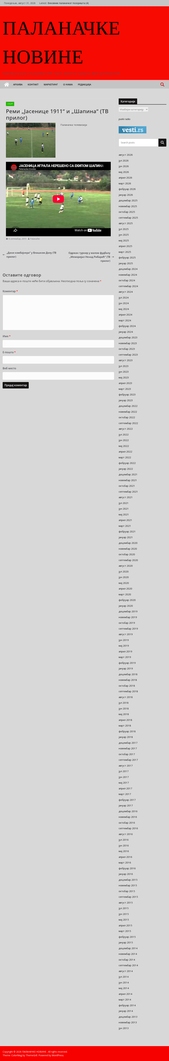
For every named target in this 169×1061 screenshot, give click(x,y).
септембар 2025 (128, 217)
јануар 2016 (126, 874)
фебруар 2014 (127, 1005)
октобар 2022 (127, 417)
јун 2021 (124, 508)
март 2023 (125, 388)
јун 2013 (124, 1028)
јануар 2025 (126, 263)
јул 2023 (124, 366)
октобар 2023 (127, 348)
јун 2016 (124, 845)
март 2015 (125, 931)
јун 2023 (124, 371)
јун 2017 (124, 777)
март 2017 (125, 794)
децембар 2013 (128, 1016)
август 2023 (126, 360)
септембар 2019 (128, 628)
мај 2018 (124, 714)
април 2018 (125, 720)
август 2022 (126, 428)
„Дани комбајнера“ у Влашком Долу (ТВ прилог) (31, 254)
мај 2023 (124, 377)
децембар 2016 (128, 811)
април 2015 (125, 925)
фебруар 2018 (127, 731)
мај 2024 (124, 309)
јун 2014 (124, 982)
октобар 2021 (127, 485)
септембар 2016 (128, 828)
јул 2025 (124, 229)
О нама (68, 84)
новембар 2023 (128, 343)
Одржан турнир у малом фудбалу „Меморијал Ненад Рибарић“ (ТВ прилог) (89, 256)
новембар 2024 (128, 274)
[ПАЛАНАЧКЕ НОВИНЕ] (7, 85)
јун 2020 (124, 577)
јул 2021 (124, 503)
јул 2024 (124, 297)
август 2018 (126, 697)
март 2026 (125, 183)
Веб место (9, 368)
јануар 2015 (126, 942)
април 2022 (125, 451)
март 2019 (125, 657)
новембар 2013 (128, 1022)
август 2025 (126, 223)
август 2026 (126, 154)
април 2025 (125, 246)
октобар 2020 (127, 554)
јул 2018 (124, 702)
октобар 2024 (127, 280)
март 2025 (125, 251)
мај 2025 (124, 240)
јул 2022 (124, 434)
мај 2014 (124, 988)
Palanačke (35, 238)
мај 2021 (124, 514)
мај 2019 (124, 645)
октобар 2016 (127, 822)
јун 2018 (124, 708)
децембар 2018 (128, 674)
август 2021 (126, 497)
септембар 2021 (128, 491)
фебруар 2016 (127, 868)
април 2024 (125, 314)
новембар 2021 (128, 480)
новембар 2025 (128, 206)
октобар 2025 (127, 211)
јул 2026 (124, 160)
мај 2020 (124, 583)
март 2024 (125, 320)
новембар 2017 (128, 748)
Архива (17, 84)
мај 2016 (124, 851)
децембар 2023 (128, 337)
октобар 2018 (127, 685)
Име (7, 336)
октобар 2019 (127, 622)
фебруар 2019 (127, 662)
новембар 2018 (128, 679)
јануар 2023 (126, 400)
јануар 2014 (126, 1011)
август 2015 (126, 902)
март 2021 (125, 525)
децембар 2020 (128, 542)
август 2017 (126, 765)
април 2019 (125, 651)
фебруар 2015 (127, 936)
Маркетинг (51, 84)
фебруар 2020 (127, 600)
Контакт (33, 84)
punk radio (124, 119)
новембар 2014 (128, 953)
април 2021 (125, 520)
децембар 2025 (128, 200)
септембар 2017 (128, 759)
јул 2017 (124, 771)
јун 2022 (124, 440)
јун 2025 (124, 234)
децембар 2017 (128, 742)
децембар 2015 (128, 879)
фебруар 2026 (127, 189)
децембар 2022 (128, 405)
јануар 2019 (126, 668)
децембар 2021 (128, 474)
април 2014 (125, 993)
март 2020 (125, 594)
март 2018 (125, 725)
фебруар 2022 (127, 463)
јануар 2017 (126, 805)
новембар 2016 (128, 816)
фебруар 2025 (127, 257)
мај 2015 (124, 919)
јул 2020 (124, 571)
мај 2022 (124, 446)
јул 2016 (124, 839)
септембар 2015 (128, 896)
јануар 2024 (126, 331)
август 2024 (126, 291)
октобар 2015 (127, 891)
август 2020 (126, 565)
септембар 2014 (128, 965)
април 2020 (125, 588)
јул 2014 (124, 976)
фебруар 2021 (127, 531)
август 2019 (126, 634)
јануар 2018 (126, 737)
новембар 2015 (128, 885)
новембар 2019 (128, 617)
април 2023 (125, 383)
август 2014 (126, 971)
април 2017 (125, 788)
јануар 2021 (126, 537)
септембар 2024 (128, 286)
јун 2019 (124, 640)
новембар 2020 (128, 548)
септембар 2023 (128, 354)
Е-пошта (9, 352)
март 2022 (125, 457)
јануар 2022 (126, 468)
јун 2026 (124, 166)
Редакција (84, 84)
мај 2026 (124, 172)
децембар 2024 (128, 269)
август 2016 (126, 834)
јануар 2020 (126, 605)
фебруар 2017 (127, 799)
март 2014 (125, 999)
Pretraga (162, 142)
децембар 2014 (128, 948)
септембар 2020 (128, 560)
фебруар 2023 (127, 394)
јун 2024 (124, 303)
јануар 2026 (126, 194)
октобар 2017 (127, 754)
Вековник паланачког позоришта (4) (68, 4)
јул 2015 (124, 908)
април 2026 (125, 177)
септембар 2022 (128, 423)
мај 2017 (124, 782)
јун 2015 (124, 914)
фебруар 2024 (127, 326)
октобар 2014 (127, 959)
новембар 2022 (128, 411)
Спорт (10, 104)
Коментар (10, 291)
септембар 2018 (128, 691)
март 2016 (125, 862)
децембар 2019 (128, 611)
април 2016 (125, 856)
